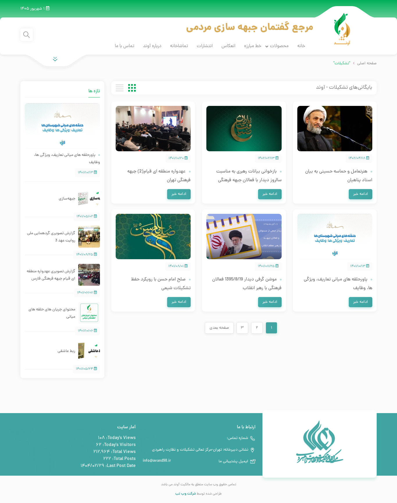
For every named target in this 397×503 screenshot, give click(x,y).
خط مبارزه (252, 46)
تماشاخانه (179, 46)
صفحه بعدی (219, 328)
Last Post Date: (120, 466)
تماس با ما (124, 46)
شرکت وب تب (185, 494)
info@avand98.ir (157, 461)
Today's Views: (120, 438)
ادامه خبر (360, 194)
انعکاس (228, 46)
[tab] (56, 88)
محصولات (279, 46)
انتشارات (205, 46)
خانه (301, 46)
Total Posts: (123, 459)
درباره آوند (152, 46)
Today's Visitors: (118, 445)
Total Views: (123, 452)
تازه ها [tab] (94, 91)
